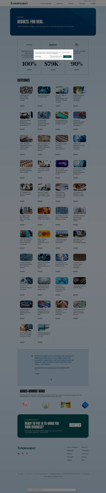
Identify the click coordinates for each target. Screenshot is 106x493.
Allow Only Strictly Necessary (56, 56)
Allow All (67, 56)
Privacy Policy (55, 53)
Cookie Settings (38, 56)
